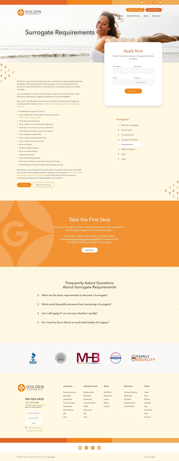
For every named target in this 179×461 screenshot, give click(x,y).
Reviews (106, 402)
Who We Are (108, 392)
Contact (106, 399)
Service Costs (88, 399)
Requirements (127, 144)
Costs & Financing (129, 402)
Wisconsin (147, 417)
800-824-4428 (34, 399)
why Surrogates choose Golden (83, 239)
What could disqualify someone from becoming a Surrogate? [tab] (76, 304)
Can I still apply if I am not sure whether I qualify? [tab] (70, 313)
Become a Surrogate (135, 10)
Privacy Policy (51, 457)
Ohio (145, 406)
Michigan (147, 399)
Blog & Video (128, 395)
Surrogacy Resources (130, 392)
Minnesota (147, 402)
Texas (146, 413)
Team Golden (108, 395)
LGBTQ (86, 406)
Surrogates (119, 16)
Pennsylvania (148, 410)
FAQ (123, 154)
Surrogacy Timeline (129, 139)
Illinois (146, 395)
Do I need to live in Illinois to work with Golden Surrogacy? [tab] (75, 322)
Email (115, 78)
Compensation (127, 135)
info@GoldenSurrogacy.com (34, 405)
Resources (156, 16)
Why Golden (126, 130)
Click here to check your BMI (30, 117)
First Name (117, 66)
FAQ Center (127, 399)
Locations (107, 406)
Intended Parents (133, 16)
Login (123, 159)
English (153, 457)
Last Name (137, 66)
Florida (146, 392)
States (146, 386)
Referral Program (128, 149)
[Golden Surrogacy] (29, 12)
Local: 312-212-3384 (32, 402)
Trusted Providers (129, 406)
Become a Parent (153, 10)
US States (137, 78)
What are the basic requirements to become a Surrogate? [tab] (75, 295)
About (146, 16)
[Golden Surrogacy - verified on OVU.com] (34, 431)
